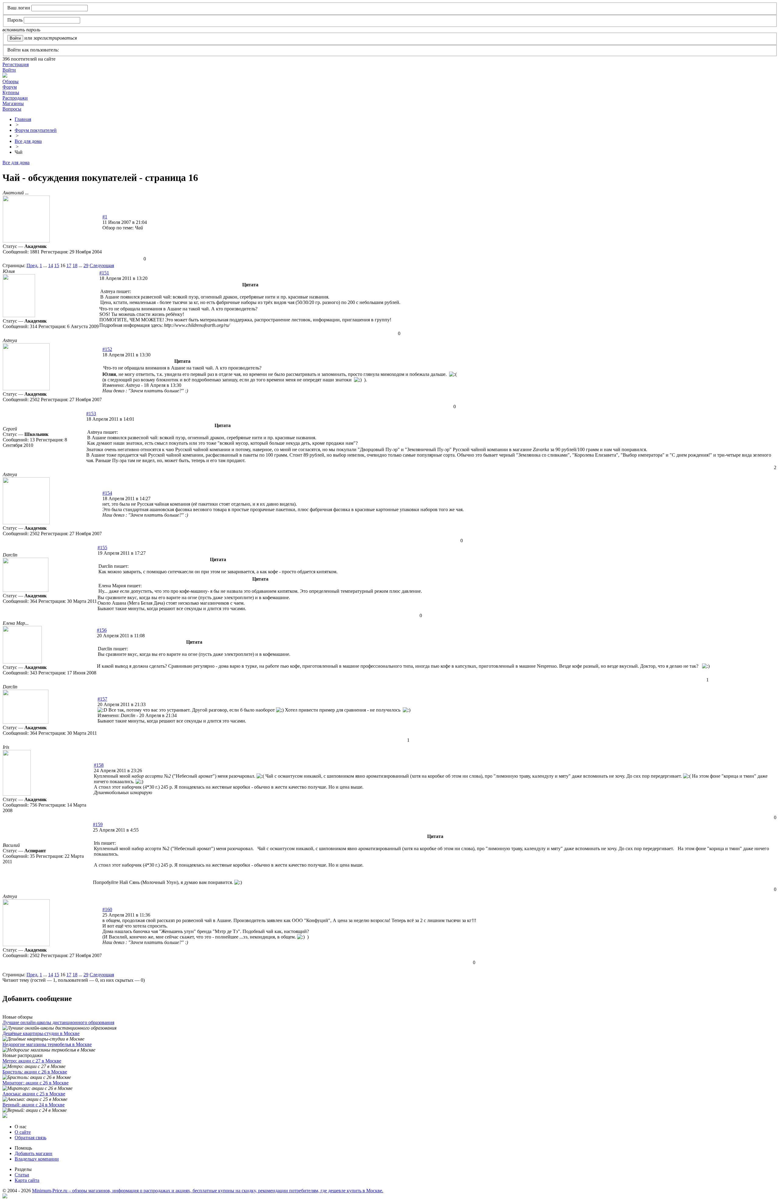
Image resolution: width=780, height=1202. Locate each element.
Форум (9, 87)
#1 (104, 216)
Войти (9, 69)
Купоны (10, 92)
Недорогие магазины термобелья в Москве (47, 1044)
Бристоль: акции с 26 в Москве (34, 1071)
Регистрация (15, 64)
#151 (104, 272)
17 (68, 265)
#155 (102, 547)
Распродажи (15, 98)
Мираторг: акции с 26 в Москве (35, 1082)
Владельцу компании (37, 1158)
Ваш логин (18, 7)
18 (75, 265)
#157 (102, 699)
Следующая (102, 265)
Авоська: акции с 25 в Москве (33, 1093)
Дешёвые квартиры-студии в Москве (41, 1033)
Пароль (15, 20)
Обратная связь (30, 1137)
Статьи (22, 1174)
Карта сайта (27, 1180)
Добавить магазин (33, 1153)
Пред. (32, 265)
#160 (107, 909)
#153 (91, 413)
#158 (99, 765)
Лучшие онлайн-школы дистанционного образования (58, 1022)
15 (56, 265)
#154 (107, 493)
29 (85, 265)
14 (50, 265)
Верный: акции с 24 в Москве (33, 1104)
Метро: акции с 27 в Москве (31, 1060)
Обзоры (10, 81)
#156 (102, 630)
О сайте (23, 1132)
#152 (107, 349)
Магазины (13, 103)
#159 (98, 824)
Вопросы (11, 108)
